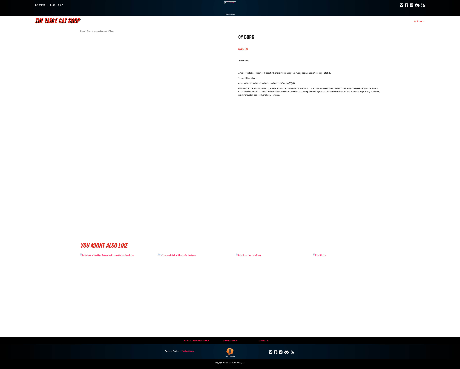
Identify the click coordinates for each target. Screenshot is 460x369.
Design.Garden (188, 351)
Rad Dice (407, 21)
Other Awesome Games (96, 31)
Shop (60, 5)
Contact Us (264, 341)
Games (381, 21)
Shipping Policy (230, 341)
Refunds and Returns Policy (196, 341)
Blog (52, 5)
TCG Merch (393, 21)
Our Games (39, 5)
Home (82, 31)
